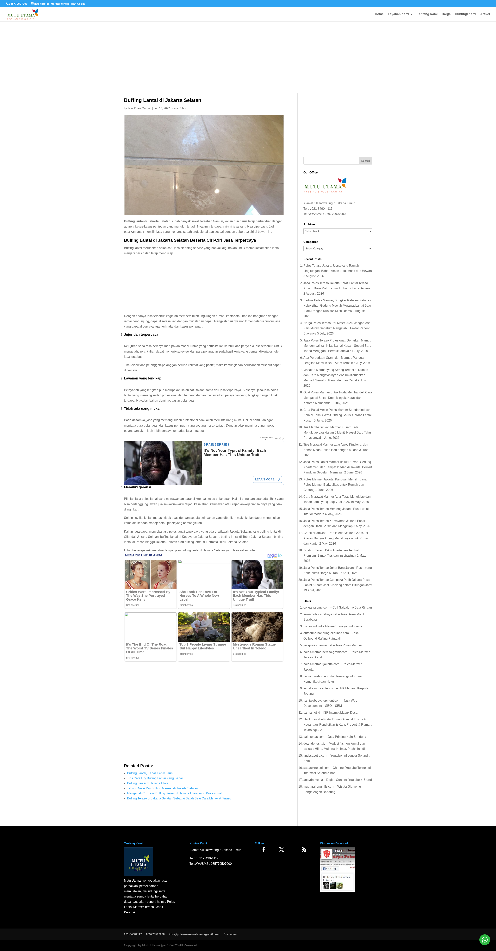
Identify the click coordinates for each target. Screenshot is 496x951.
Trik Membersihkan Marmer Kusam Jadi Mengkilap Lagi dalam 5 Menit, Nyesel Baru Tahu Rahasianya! (337, 432)
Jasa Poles (179, 108)
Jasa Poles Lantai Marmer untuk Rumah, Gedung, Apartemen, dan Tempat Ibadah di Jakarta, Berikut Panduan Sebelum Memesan (337, 467)
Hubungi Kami (465, 14)
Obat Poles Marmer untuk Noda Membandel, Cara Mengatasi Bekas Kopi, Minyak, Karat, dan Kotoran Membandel (337, 397)
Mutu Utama (151, 945)
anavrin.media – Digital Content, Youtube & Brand (337, 779)
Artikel (485, 14)
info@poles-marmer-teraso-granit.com (194, 934)
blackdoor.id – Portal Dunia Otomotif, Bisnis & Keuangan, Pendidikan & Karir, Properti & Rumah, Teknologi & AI (337, 724)
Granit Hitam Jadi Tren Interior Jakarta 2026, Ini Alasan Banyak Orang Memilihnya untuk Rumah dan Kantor (336, 538)
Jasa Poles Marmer (140, 108)
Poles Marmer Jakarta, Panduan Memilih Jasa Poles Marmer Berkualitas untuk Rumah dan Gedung (335, 484)
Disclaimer (230, 934)
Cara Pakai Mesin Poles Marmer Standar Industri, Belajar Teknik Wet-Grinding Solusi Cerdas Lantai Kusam (337, 415)
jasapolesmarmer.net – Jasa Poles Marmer (332, 645)
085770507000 (18, 3)
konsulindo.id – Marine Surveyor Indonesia (332, 626)
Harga (446, 14)
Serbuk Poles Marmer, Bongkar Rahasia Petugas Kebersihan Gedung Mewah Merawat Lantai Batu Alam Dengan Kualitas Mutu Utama (337, 305)
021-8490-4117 (322, 208)
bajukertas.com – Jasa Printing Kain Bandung (334, 736)
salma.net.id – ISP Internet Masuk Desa (330, 712)
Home (379, 14)
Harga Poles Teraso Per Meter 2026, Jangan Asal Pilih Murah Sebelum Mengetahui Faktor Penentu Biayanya (337, 328)
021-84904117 (133, 934)
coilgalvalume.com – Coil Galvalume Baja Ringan (337, 607)
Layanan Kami (398, 14)
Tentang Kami (427, 14)
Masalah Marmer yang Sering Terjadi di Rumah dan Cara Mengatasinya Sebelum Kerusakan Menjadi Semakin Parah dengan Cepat (335, 375)
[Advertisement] (248, 44)
